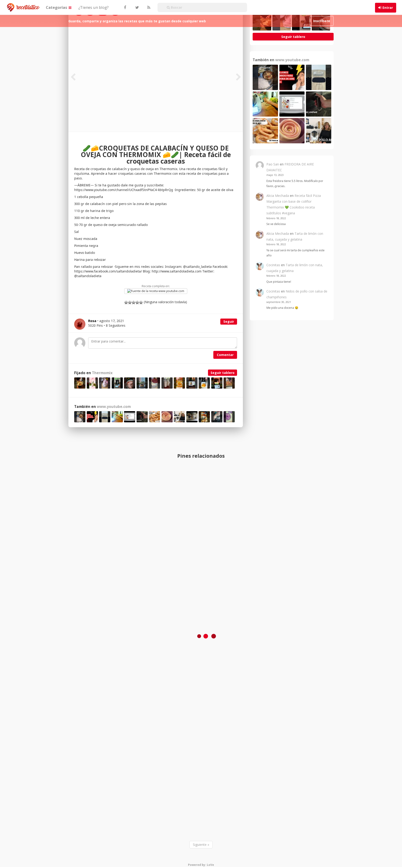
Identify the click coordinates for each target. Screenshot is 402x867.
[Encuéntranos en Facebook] (125, 7)
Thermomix (102, 372)
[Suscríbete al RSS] (148, 7)
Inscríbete (321, 21)
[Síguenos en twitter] (136, 7)
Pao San (272, 164)
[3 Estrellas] (133, 302)
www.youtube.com (171, 291)
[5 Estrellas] (141, 302)
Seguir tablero (222, 372)
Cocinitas (273, 265)
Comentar (225, 355)
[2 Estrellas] (130, 302)
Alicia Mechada (277, 195)
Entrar (387, 7)
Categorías (57, 7)
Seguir (228, 321)
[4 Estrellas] (137, 302)
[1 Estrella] (126, 302)
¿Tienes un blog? (93, 7)
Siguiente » (201, 844)
